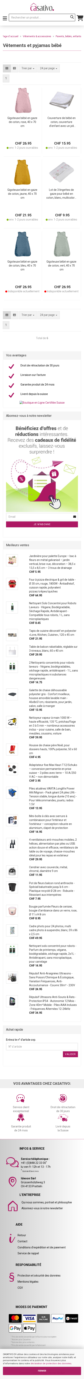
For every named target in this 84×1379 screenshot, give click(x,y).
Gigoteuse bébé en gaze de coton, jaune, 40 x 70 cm (22, 193)
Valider (70, 1054)
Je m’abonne (42, 524)
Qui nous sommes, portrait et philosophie (46, 1202)
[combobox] (49, 68)
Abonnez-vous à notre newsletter (42, 1208)
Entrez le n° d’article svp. (21, 1039)
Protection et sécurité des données (39, 1275)
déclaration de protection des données (50, 1363)
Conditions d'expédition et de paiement (42, 1247)
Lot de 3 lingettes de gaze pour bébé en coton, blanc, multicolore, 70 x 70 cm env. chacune (61, 194)
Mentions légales (28, 1281)
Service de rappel (28, 1253)
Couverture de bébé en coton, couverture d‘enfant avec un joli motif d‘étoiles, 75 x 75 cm (61, 122)
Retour (22, 1235)
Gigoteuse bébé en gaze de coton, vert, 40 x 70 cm (61, 265)
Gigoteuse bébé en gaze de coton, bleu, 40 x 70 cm (22, 265)
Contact (22, 1241)
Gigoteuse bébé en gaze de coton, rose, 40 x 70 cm (22, 121)
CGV (20, 1287)
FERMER (42, 1371)
